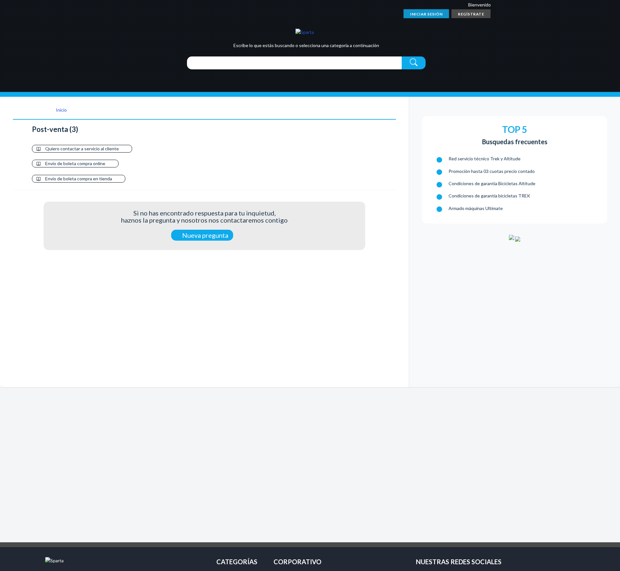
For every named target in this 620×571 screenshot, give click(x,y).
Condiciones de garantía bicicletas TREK (489, 195)
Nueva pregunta (204, 235)
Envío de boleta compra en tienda (78, 178)
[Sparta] (304, 31)
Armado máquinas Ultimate (476, 208)
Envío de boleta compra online (75, 163)
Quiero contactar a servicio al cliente (82, 148)
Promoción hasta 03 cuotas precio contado (492, 171)
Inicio (61, 110)
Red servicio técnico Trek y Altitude (485, 158)
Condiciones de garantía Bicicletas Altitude (492, 183)
